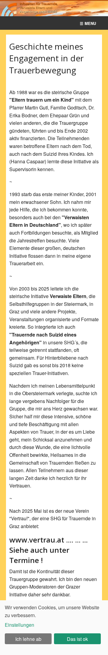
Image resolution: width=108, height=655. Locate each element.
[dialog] (54, 627)
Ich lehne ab (28, 638)
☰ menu (88, 23)
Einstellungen (19, 624)
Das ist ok (77, 638)
